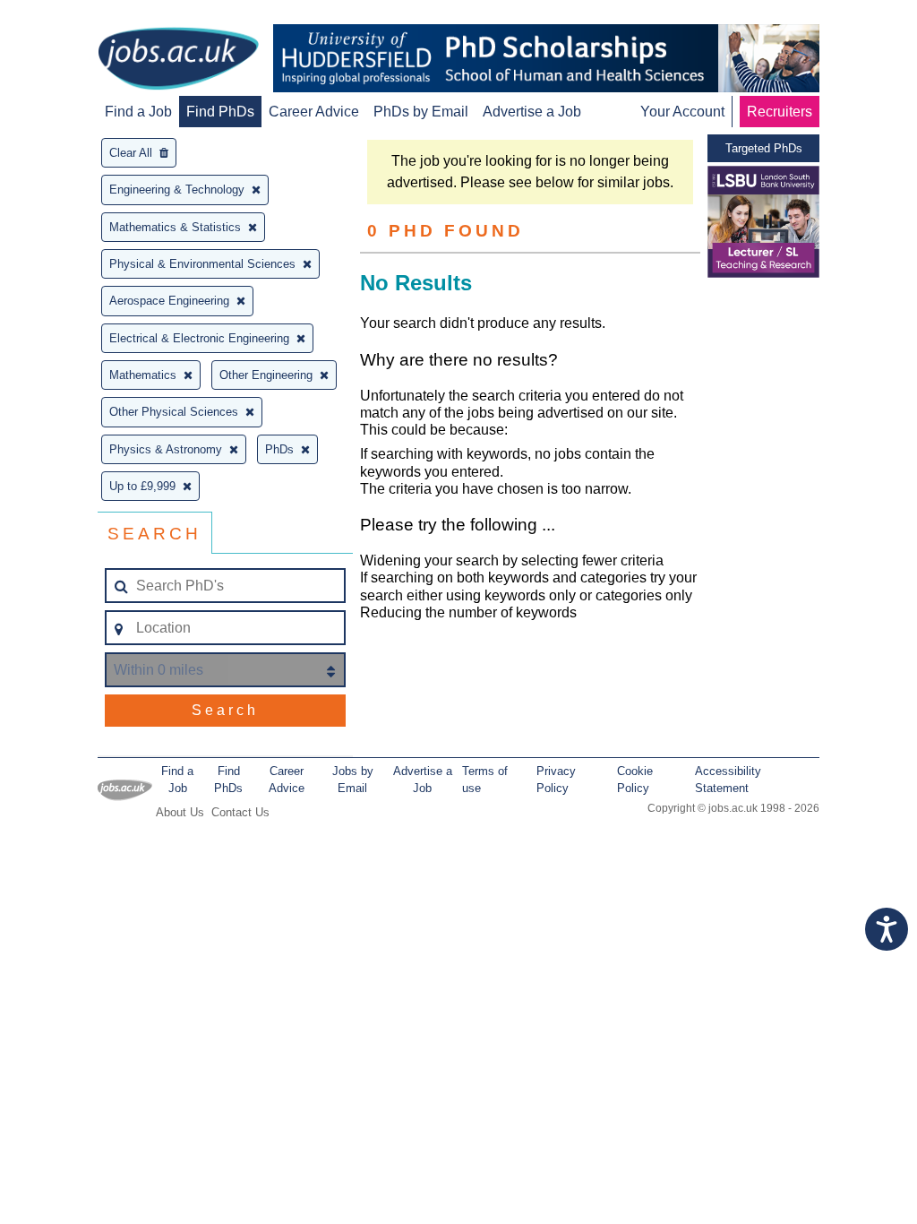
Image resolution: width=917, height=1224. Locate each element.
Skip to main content (71, 15)
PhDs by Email (420, 111)
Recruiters (779, 111)
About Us (180, 812)
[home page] (178, 60)
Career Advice (314, 111)
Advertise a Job (532, 111)
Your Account (682, 111)
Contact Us (240, 812)
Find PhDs (220, 111)
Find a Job (138, 111)
